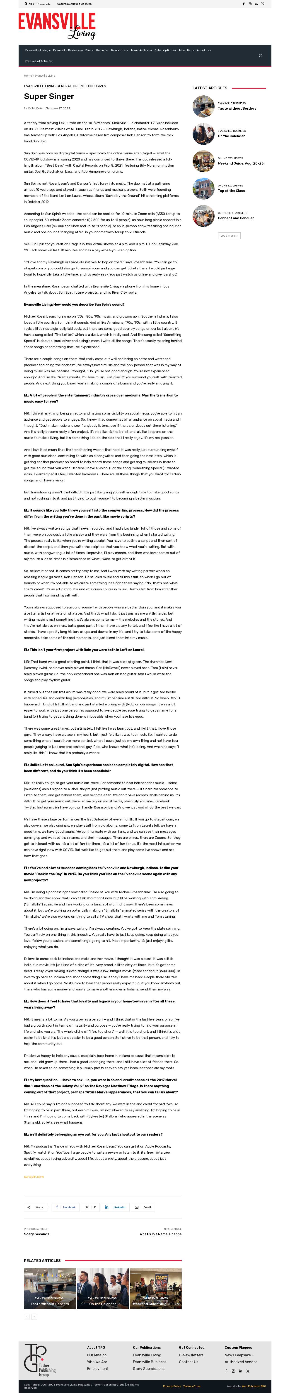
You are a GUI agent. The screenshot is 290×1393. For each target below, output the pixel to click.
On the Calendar (102, 1304)
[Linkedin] (256, 4)
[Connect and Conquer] (204, 216)
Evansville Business (49, 1298)
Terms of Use (192, 1386)
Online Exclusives (89, 86)
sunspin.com (34, 1177)
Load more (228, 236)
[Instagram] (250, 4)
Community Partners (232, 213)
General (64, 86)
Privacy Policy (172, 1386)
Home (28, 76)
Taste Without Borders (50, 1304)
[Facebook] (244, 4)
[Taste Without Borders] (50, 1288)
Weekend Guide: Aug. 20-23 (156, 1304)
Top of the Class (231, 191)
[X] (263, 4)
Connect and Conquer (236, 218)
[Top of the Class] (204, 189)
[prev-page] (27, 1317)
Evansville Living (45, 76)
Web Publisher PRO (254, 1386)
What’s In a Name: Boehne (161, 1234)
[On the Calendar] (103, 1288)
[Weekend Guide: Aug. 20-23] (156, 1288)
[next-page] (34, 1317)
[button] (260, 55)
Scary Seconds (36, 1234)
